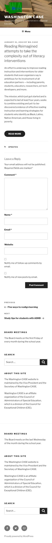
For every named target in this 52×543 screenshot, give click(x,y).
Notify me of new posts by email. (20, 277)
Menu (27, 31)
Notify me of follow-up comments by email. (23, 265)
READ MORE (14, 134)
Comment (10, 175)
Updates (13, 147)
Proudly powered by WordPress (18, 536)
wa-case (33, 42)
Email (8, 229)
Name (8, 215)
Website (8, 244)
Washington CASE (24, 17)
